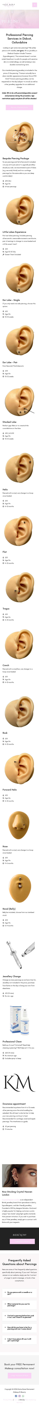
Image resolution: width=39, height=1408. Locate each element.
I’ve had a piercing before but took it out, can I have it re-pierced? (20, 1316)
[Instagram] (19, 1396)
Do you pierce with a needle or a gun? (19, 1293)
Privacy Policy (8, 1400)
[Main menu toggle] (34, 5)
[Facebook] (16, 1396)
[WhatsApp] (23, 1396)
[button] (19, 1293)
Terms (16, 1400)
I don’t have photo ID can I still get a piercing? (19, 1340)
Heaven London (14, 1200)
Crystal (5, 1200)
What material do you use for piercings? (18, 1305)
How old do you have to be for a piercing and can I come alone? (19, 1328)
